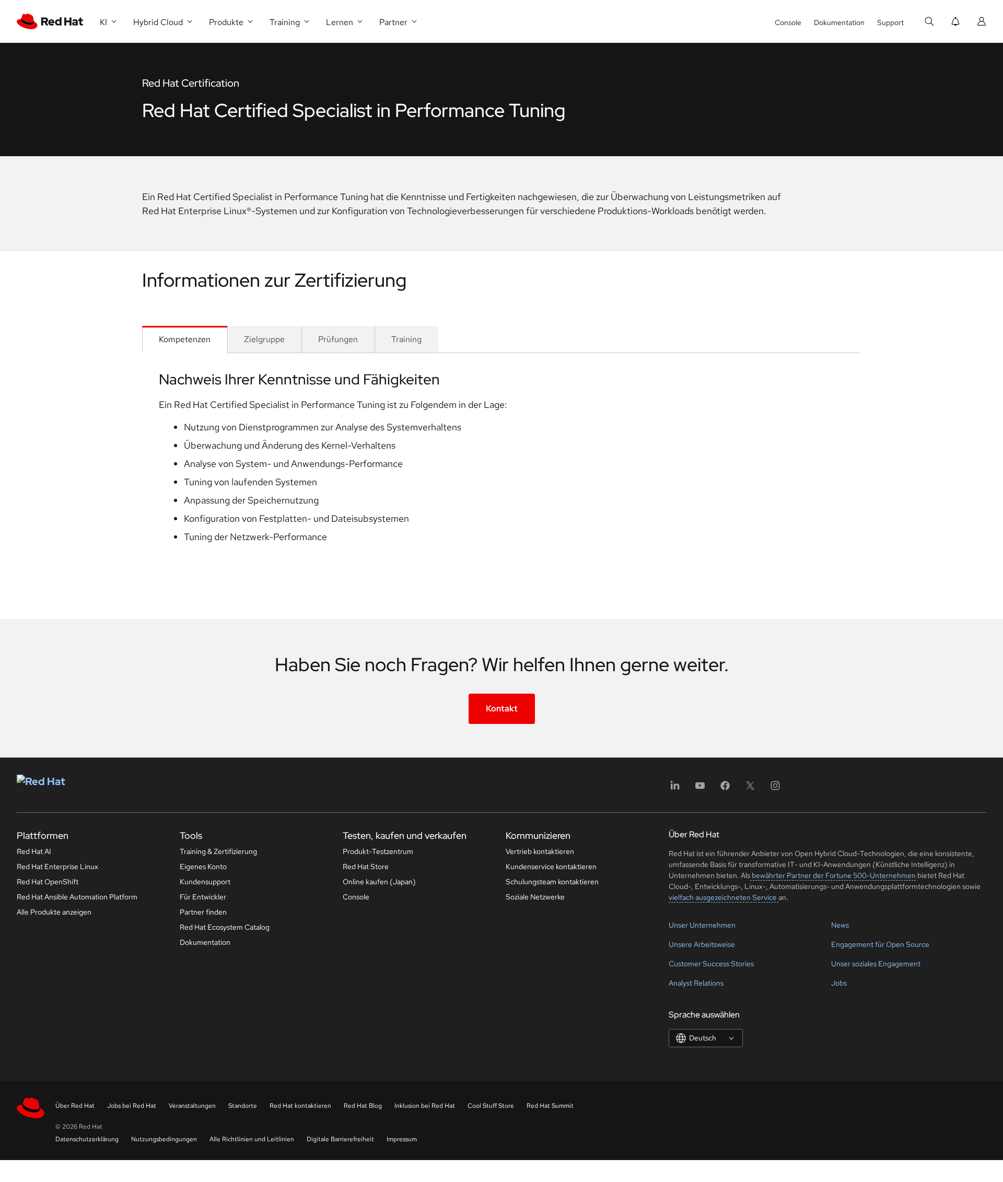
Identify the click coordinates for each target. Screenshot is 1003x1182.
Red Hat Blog (363, 1106)
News (840, 925)
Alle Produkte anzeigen (54, 912)
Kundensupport (205, 881)
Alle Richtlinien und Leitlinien (251, 1139)
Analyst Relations (696, 983)
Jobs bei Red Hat (131, 1106)
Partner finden (203, 912)
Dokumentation (839, 22)
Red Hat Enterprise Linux (57, 866)
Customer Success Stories (711, 963)
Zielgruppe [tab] (264, 339)
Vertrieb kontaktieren (540, 851)
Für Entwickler (203, 897)
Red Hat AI (34, 851)
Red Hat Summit (550, 1106)
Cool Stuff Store (491, 1106)
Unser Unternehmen (702, 925)
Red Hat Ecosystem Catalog (225, 927)
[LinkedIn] (675, 788)
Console (788, 22)
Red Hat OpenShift (47, 881)
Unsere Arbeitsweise (702, 944)
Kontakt (502, 708)
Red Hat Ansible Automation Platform (77, 897)
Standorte (242, 1106)
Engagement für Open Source (880, 944)
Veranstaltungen (192, 1106)
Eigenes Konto (203, 866)
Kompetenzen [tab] (185, 339)
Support (890, 22)
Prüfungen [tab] (338, 339)
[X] (750, 788)
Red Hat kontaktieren (300, 1106)
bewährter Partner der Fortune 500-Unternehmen (833, 875)
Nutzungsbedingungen (164, 1139)
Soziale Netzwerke (535, 897)
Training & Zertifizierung (218, 851)
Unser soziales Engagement (875, 963)
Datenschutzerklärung (87, 1139)
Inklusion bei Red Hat (424, 1106)
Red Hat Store (366, 866)
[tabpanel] (501, 469)
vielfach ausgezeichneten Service (723, 897)
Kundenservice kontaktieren (551, 866)
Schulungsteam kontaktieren (552, 881)
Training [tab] (406, 339)
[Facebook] (725, 788)
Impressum (402, 1139)
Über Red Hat (75, 1106)
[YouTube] (700, 788)
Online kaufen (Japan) (379, 881)
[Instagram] (775, 788)
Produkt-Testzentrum (378, 851)
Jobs (839, 983)
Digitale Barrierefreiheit (340, 1139)
